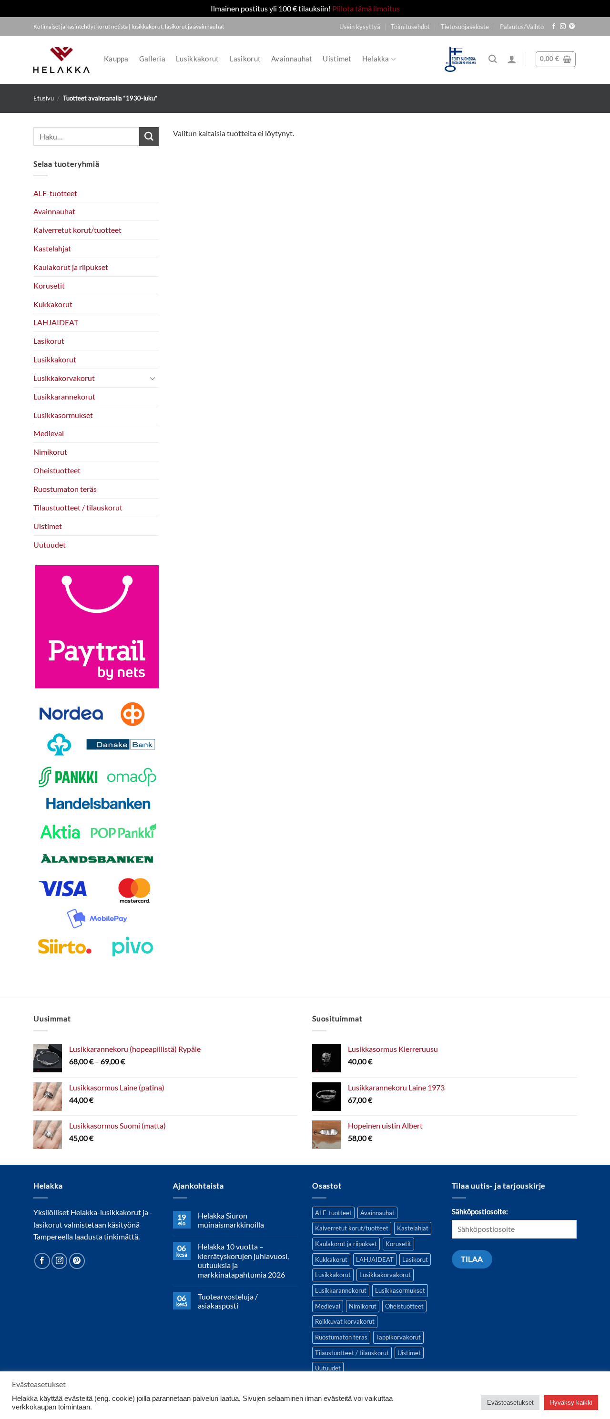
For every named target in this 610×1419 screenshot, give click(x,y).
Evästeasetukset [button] (510, 1402)
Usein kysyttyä (359, 26)
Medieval (48, 433)
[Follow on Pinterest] (572, 26)
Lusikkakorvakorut (64, 377)
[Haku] (492, 59)
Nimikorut (50, 451)
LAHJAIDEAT (55, 322)
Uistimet (337, 59)
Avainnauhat (291, 59)
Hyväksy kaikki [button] (571, 1402)
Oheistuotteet (57, 470)
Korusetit (49, 285)
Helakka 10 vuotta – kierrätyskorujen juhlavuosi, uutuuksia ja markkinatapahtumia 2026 (243, 1260)
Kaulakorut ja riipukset (70, 266)
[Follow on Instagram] (563, 26)
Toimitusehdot (410, 26)
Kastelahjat (52, 248)
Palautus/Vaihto (522, 26)
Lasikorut (245, 59)
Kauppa (116, 59)
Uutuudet (49, 544)
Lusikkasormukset (63, 414)
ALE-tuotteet (55, 192)
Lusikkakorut (197, 59)
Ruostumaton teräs (65, 488)
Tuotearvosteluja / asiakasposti (228, 1301)
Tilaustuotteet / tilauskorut (77, 506)
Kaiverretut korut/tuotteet (77, 229)
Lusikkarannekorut (64, 395)
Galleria (152, 59)
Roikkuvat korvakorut (345, 1321)
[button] (512, 59)
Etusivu (43, 98)
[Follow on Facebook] (554, 26)
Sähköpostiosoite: (480, 1212)
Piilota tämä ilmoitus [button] (366, 8)
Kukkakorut (52, 303)
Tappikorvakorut (398, 1337)
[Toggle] (153, 378)
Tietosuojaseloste (465, 26)
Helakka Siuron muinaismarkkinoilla (231, 1220)
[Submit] (148, 136)
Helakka (375, 59)
